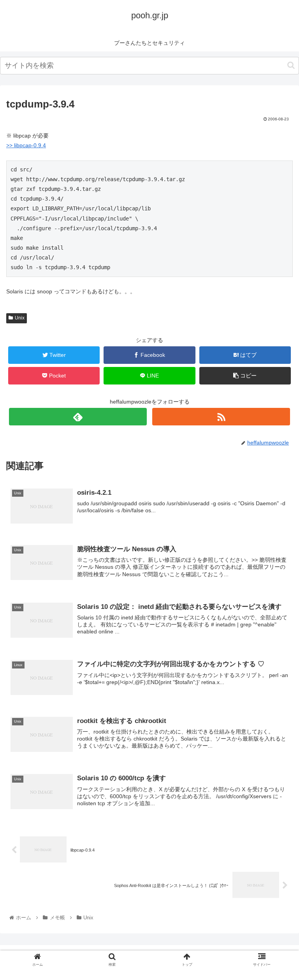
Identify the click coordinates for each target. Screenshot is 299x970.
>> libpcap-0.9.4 (26, 145)
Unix (20, 318)
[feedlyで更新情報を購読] (77, 416)
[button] (291, 65)
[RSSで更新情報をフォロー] (221, 416)
